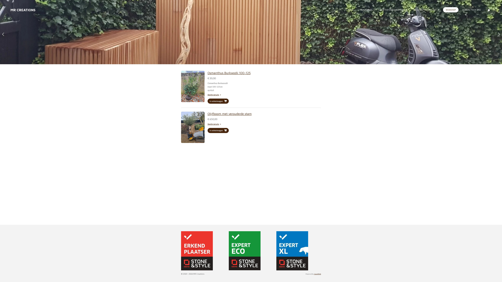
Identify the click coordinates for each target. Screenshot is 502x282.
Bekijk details (213, 95)
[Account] (489, 9)
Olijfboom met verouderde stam (230, 114)
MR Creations (22, 10)
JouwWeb (317, 274)
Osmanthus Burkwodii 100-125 (229, 73)
